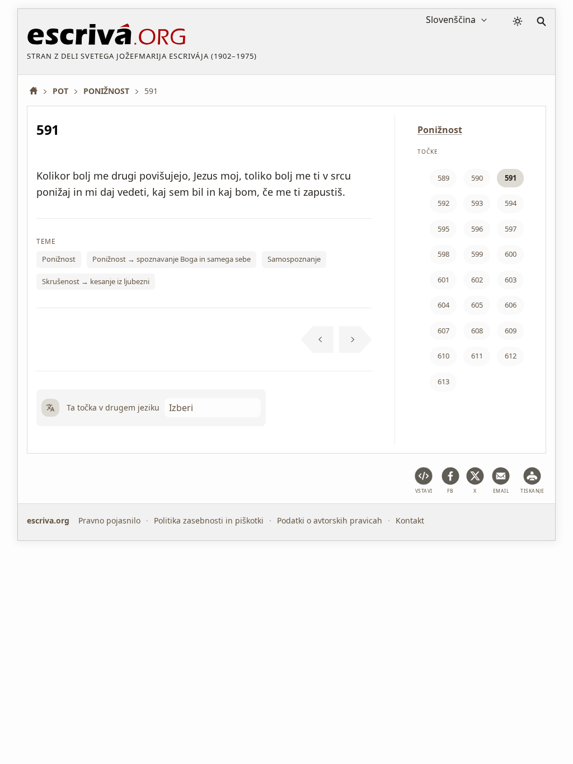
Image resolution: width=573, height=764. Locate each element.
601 (443, 280)
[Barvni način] (517, 21)
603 (510, 280)
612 (510, 356)
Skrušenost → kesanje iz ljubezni (95, 281)
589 (443, 178)
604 (443, 305)
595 (443, 229)
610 (443, 356)
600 (510, 254)
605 (477, 305)
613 (443, 381)
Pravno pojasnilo (109, 520)
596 (477, 229)
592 (443, 203)
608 (477, 331)
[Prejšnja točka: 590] (317, 339)
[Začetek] (37, 91)
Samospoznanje (294, 259)
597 (510, 229)
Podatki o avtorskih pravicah (329, 520)
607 (443, 331)
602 (477, 280)
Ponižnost (59, 259)
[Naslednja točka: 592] (355, 339)
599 (477, 254)
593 (477, 203)
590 (477, 178)
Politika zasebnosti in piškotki (209, 520)
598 (443, 254)
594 (510, 203)
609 (510, 331)
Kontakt (410, 520)
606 (510, 305)
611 (477, 356)
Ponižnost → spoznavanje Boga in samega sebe (171, 259)
